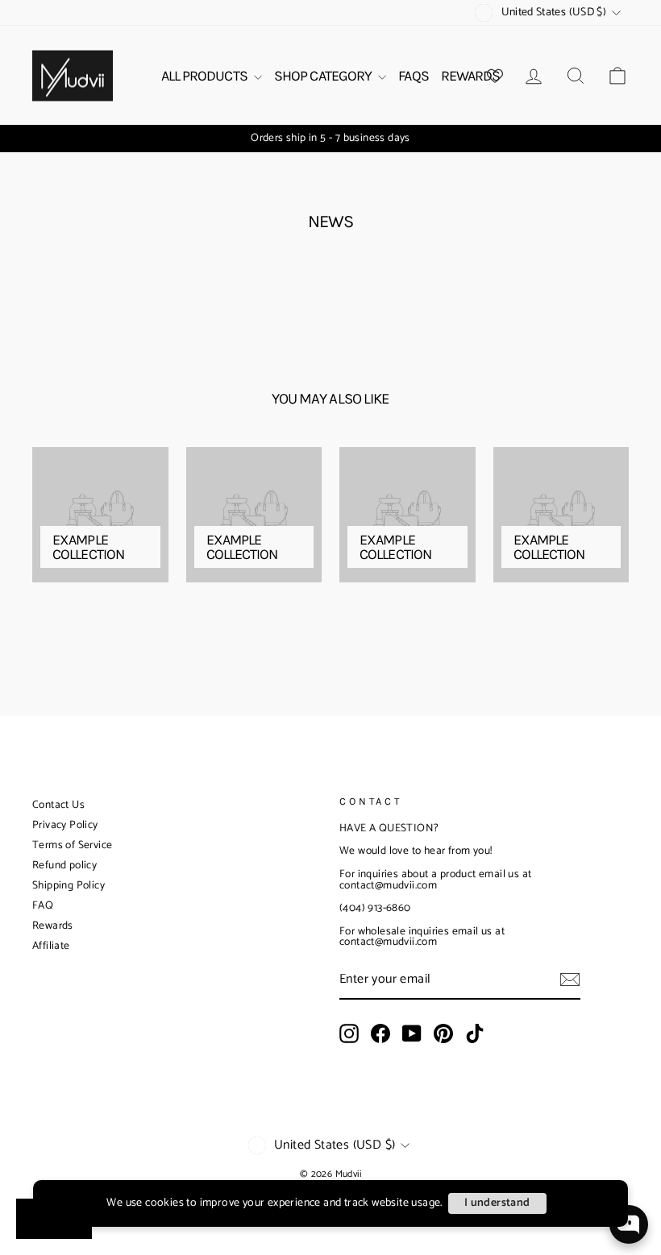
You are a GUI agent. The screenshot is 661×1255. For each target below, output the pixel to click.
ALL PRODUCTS (205, 76)
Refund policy (64, 865)
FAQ (42, 905)
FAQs (413, 76)
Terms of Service (72, 845)
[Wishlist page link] (495, 76)
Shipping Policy (68, 885)
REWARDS (471, 76)
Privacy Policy (65, 825)
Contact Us (58, 805)
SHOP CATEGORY (324, 76)
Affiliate (51, 946)
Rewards (52, 925)
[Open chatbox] (628, 1224)
